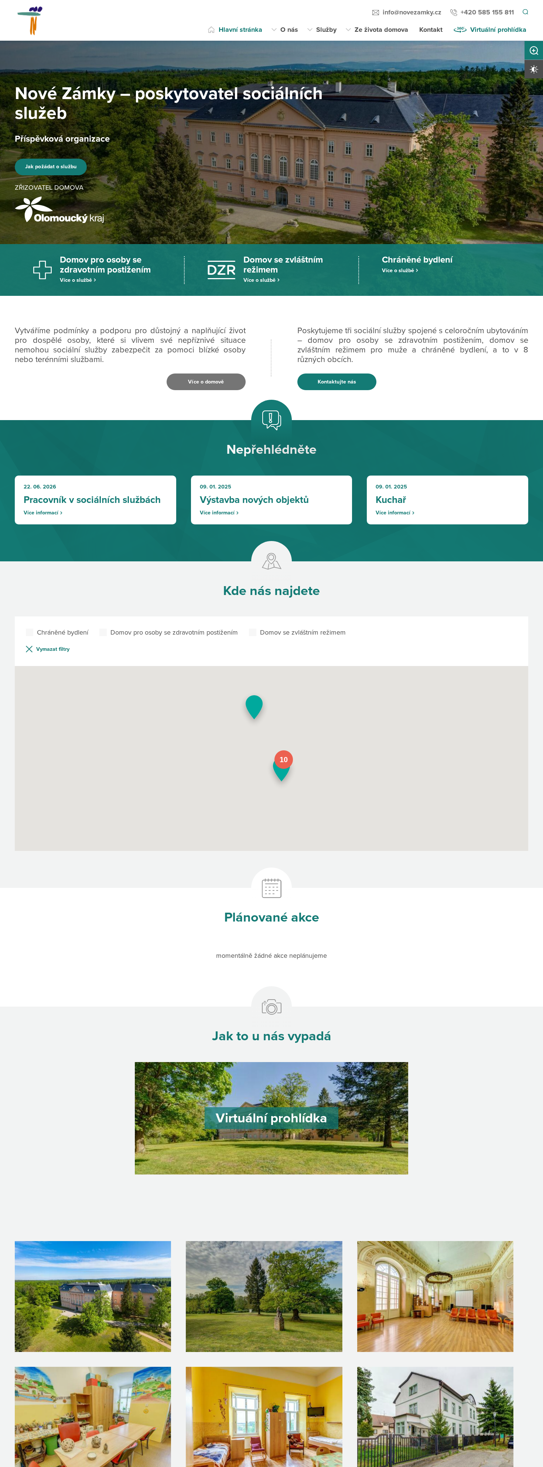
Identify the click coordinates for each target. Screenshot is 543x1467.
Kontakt (431, 30)
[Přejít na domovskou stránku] (32, 20)
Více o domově (206, 382)
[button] (281, 780)
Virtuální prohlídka (498, 30)
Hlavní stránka (240, 30)
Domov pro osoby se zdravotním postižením (174, 640)
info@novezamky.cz (411, 12)
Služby (326, 30)
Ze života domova (381, 30)
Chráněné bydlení (62, 640)
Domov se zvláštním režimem (303, 640)
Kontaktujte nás (337, 382)
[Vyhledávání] (525, 13)
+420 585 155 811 (486, 12)
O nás (289, 30)
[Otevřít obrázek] (93, 1305)
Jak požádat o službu (60, 167)
